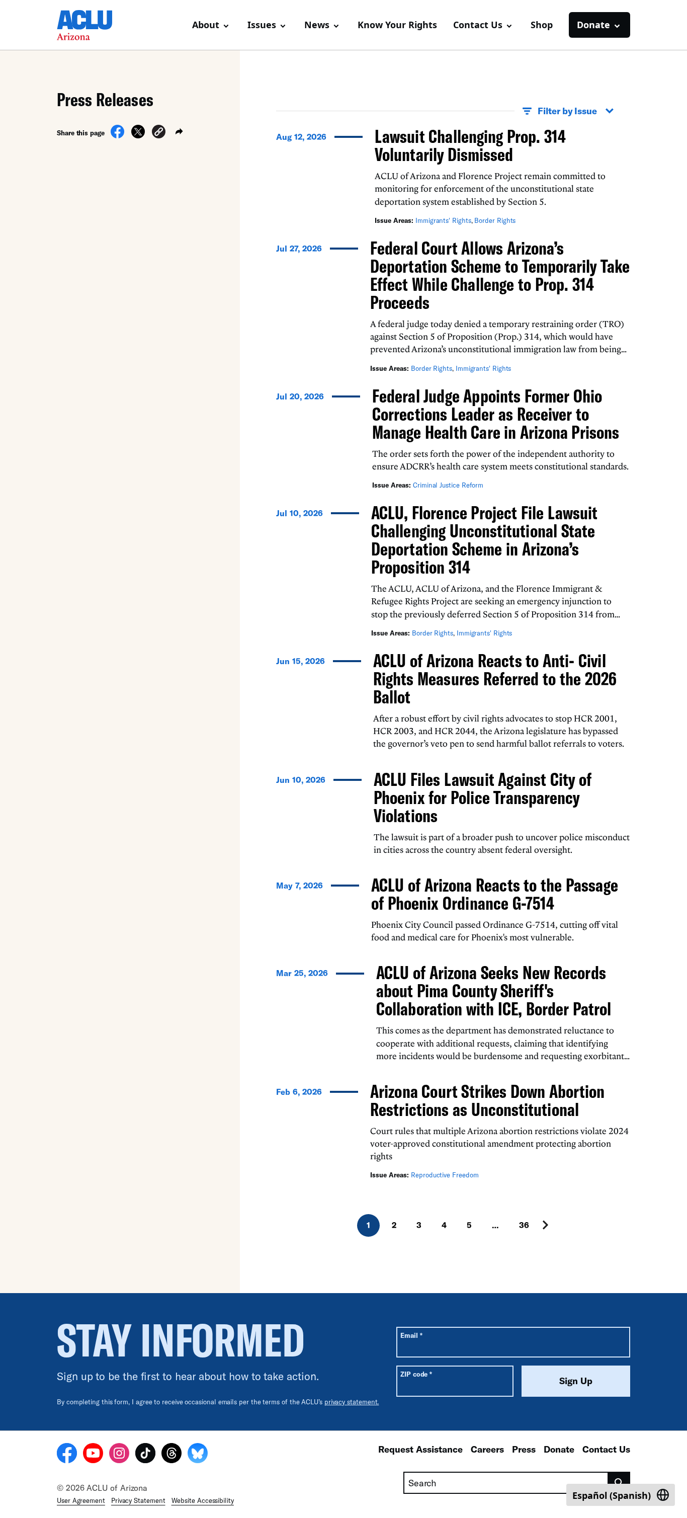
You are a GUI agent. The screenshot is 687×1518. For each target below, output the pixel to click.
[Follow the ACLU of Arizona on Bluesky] (198, 1454)
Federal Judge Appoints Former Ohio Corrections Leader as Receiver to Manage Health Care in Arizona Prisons (495, 413)
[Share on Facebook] (117, 135)
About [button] (205, 25)
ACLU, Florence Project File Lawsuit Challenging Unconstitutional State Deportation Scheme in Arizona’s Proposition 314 (484, 539)
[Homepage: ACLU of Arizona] (92, 25)
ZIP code (416, 1374)
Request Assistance (420, 1449)
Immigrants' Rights (443, 220)
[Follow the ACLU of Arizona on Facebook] (67, 1454)
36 (524, 1225)
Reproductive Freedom (444, 1175)
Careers (487, 1449)
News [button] (316, 25)
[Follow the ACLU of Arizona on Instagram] (119, 1454)
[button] (158, 133)
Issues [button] (261, 25)
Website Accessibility (202, 1500)
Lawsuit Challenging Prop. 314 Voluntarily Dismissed (470, 145)
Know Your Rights (397, 25)
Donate (559, 1449)
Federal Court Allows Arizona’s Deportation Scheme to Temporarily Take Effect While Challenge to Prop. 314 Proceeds (500, 274)
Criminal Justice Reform (448, 485)
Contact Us (606, 1449)
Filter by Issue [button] (567, 110)
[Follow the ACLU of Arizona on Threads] (171, 1454)
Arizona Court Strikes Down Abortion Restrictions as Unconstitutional (487, 1100)
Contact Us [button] (477, 25)
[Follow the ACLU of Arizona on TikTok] (145, 1454)
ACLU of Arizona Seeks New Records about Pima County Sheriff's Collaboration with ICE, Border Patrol (493, 990)
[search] (619, 1483)
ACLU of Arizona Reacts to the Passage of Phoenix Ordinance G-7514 (494, 893)
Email (411, 1335)
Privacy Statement (138, 1500)
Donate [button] (593, 25)
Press (524, 1449)
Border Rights (495, 220)
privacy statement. (351, 1402)
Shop (542, 25)
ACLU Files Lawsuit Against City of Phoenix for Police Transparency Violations (482, 797)
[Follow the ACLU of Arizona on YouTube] (93, 1454)
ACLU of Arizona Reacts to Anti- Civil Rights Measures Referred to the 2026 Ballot (495, 678)
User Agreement (81, 1500)
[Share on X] (138, 135)
